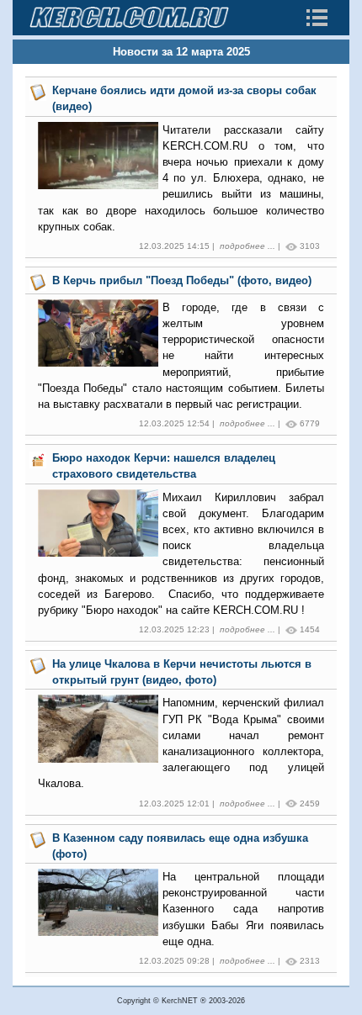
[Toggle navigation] (316, 17)
